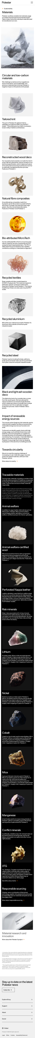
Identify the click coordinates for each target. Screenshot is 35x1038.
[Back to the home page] (6, 2)
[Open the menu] (32, 2)
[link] (17, 8)
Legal (3, 1035)
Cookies (13, 1035)
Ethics (7, 1035)
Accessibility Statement (21, 1035)
